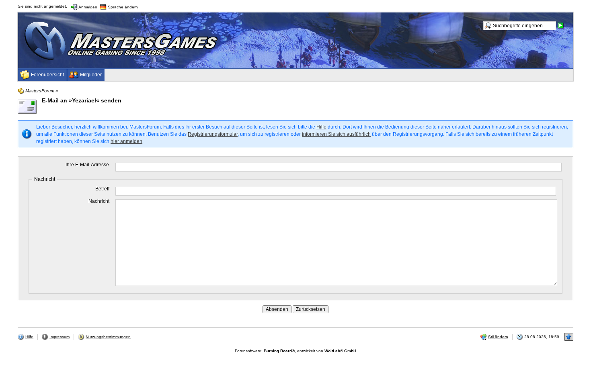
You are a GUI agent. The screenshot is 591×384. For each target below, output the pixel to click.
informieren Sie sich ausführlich (336, 134)
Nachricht (98, 201)
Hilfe (321, 127)
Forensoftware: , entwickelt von (295, 351)
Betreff (102, 189)
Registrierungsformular (213, 134)
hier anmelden (126, 141)
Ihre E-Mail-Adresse (87, 164)
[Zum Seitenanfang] (569, 336)
